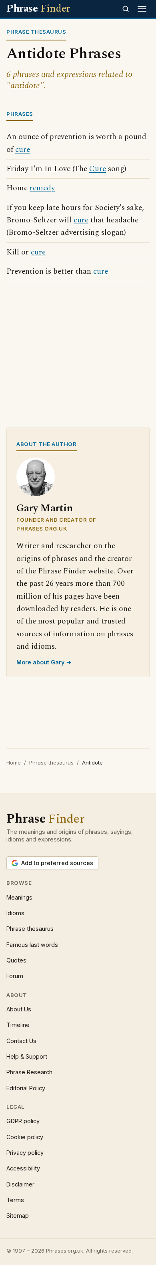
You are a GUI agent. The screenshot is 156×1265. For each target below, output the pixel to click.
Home (13, 762)
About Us (18, 1009)
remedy (42, 188)
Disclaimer (20, 1184)
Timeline (18, 1024)
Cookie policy (24, 1137)
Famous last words (32, 944)
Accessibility (23, 1168)
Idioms (15, 913)
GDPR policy (23, 1121)
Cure (97, 169)
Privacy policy (25, 1152)
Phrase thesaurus (51, 762)
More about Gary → (44, 662)
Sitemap (17, 1215)
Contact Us (21, 1040)
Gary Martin (44, 508)
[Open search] (125, 8)
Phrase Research (29, 1072)
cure (22, 149)
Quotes (16, 960)
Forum (14, 975)
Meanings (19, 897)
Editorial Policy (25, 1088)
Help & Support (26, 1056)
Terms (15, 1199)
